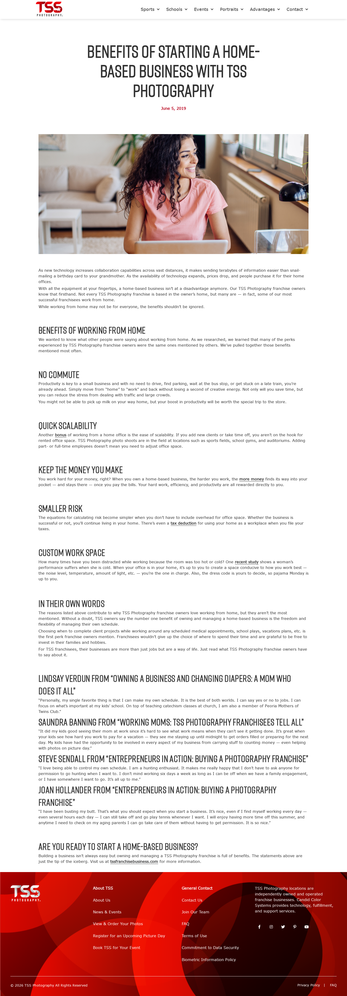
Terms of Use (194, 935)
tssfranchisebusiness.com (134, 861)
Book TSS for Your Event (116, 947)
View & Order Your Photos (118, 923)
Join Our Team (195, 912)
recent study (246, 561)
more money (251, 479)
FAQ (185, 923)
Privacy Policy (308, 985)
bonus (60, 434)
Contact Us (192, 900)
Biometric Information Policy (209, 959)
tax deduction (183, 523)
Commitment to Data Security (210, 947)
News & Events (107, 912)
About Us (101, 900)
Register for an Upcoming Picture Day (129, 935)
